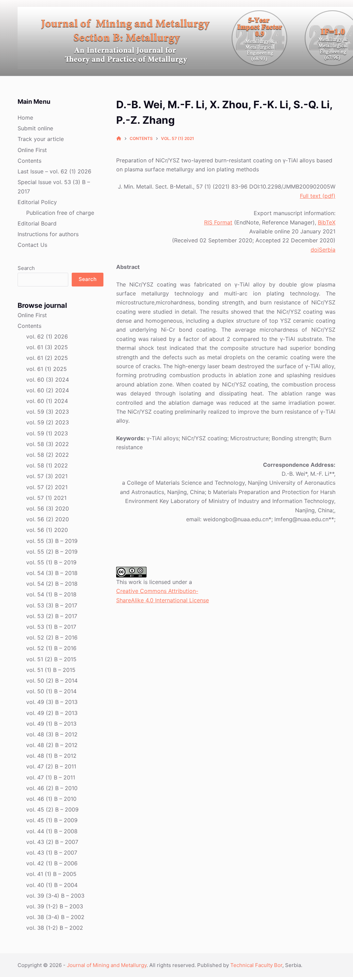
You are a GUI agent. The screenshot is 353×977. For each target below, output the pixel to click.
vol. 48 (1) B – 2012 (51, 755)
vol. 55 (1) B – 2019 (51, 562)
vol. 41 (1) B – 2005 (51, 873)
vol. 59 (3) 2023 (47, 411)
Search (26, 268)
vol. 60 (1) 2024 (47, 400)
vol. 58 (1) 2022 (47, 465)
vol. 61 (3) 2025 (47, 347)
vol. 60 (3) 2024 (47, 379)
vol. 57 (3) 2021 (47, 476)
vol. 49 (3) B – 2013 (52, 701)
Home (25, 117)
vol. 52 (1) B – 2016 (51, 648)
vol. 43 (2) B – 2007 (52, 841)
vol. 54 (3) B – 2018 (52, 573)
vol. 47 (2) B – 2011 (51, 766)
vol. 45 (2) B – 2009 (52, 809)
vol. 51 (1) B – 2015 (50, 669)
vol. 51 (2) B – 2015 (51, 659)
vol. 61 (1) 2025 (46, 368)
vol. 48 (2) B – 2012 (52, 745)
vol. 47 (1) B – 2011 (50, 777)
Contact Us (32, 244)
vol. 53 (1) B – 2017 (51, 626)
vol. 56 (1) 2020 (47, 529)
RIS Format (218, 222)
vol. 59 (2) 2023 (47, 422)
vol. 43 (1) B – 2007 (51, 852)
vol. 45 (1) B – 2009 (52, 820)
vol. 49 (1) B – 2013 (51, 723)
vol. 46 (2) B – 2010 (52, 788)
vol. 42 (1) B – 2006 (52, 863)
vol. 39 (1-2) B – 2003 (54, 906)
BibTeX (326, 222)
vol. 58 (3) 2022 (47, 444)
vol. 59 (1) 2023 (47, 433)
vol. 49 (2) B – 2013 (52, 712)
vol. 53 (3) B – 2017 (51, 605)
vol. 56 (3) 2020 (47, 508)
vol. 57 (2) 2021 (47, 487)
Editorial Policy (37, 202)
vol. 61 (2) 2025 (47, 357)
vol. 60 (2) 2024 (47, 390)
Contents (29, 160)
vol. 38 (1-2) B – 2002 (54, 927)
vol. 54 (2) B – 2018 (52, 583)
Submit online (35, 128)
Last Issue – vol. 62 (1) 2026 (54, 171)
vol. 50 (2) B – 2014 (52, 680)
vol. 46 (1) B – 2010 (51, 798)
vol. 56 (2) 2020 (47, 519)
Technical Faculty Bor (256, 965)
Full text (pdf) (317, 195)
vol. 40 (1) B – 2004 (52, 885)
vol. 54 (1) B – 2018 (51, 594)
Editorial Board (37, 223)
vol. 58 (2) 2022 (47, 454)
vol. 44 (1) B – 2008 (52, 831)
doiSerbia (323, 249)
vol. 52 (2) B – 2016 (52, 637)
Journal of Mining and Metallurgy (107, 965)
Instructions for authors (48, 234)
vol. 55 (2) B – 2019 (52, 551)
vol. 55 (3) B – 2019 (52, 540)
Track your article (41, 138)
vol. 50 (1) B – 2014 (51, 691)
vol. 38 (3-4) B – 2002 (55, 917)
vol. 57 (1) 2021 (46, 497)
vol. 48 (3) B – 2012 (52, 734)
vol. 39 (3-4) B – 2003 (55, 895)
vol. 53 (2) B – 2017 (51, 616)
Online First (32, 150)
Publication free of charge (60, 212)
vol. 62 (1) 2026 (47, 336)
